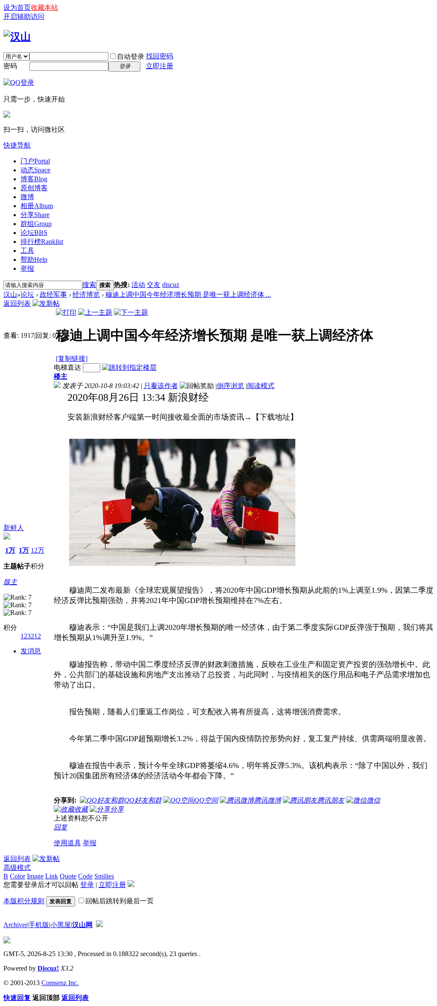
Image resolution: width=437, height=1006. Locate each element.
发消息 (30, 651)
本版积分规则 (23, 901)
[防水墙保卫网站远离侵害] (99, 924)
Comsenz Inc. (60, 982)
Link (51, 876)
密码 (10, 66)
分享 (35, 214)
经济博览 (86, 294)
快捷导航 (17, 145)
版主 (10, 582)
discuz (170, 284)
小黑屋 (60, 924)
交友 (153, 284)
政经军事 (53, 294)
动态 (35, 170)
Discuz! (48, 968)
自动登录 (130, 56)
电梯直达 (67, 367)
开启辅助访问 (23, 16)
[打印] (66, 312)
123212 (30, 636)
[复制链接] (71, 358)
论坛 (33, 232)
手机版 (39, 924)
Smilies (104, 876)
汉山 (10, 294)
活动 (138, 284)
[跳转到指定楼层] (129, 367)
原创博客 (34, 187)
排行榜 (41, 241)
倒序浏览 (230, 385)
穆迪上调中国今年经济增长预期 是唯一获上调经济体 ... (188, 294)
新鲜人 (13, 527)
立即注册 (159, 66)
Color (17, 876)
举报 (27, 268)
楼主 (60, 376)
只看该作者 (161, 385)
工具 (27, 250)
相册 (36, 205)
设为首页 (17, 7)
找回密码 (159, 56)
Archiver (15, 924)
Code (85, 876)
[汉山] (17, 36)
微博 (27, 196)
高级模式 (17, 867)
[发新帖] (46, 303)
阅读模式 (260, 385)
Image (35, 876)
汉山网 (82, 924)
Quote (68, 876)
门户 (35, 161)
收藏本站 (44, 7)
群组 (36, 223)
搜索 (89, 284)
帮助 (33, 259)
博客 (33, 179)
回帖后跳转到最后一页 (119, 901)
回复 (60, 827)
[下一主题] (131, 312)
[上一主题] (95, 312)
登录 (87, 884)
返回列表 (17, 303)
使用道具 (67, 843)
